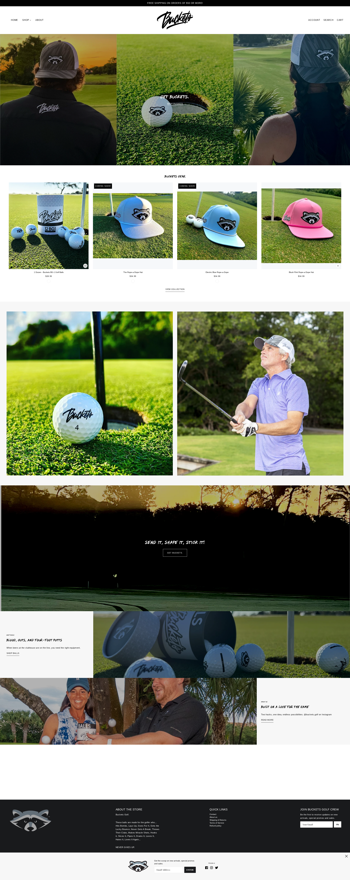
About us (213, 817)
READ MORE (267, 720)
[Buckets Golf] (175, 20)
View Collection (175, 289)
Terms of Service (217, 823)
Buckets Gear (175, 176)
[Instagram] (211, 867)
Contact (213, 814)
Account (314, 20)
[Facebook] (207, 867)
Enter (190, 870)
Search (328, 20)
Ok (337, 824)
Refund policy (215, 826)
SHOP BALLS (13, 653)
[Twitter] (216, 867)
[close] (346, 856)
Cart (340, 20)
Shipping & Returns (218, 820)
